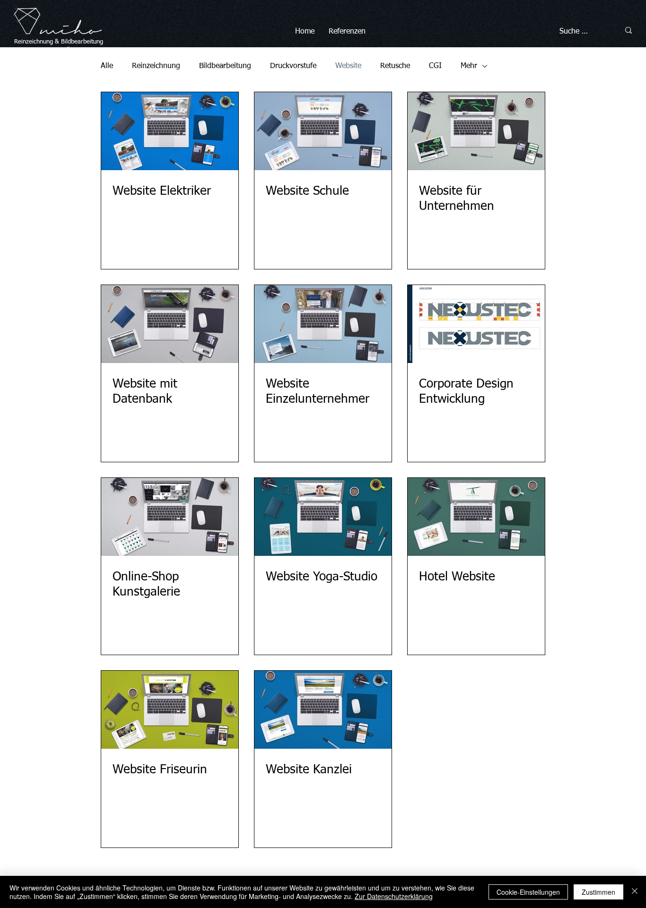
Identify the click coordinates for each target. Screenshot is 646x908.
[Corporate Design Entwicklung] (476, 324)
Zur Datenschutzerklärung (394, 896)
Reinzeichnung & (37, 42)
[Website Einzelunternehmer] (323, 324)
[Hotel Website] (476, 517)
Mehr (469, 66)
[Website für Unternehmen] (476, 131)
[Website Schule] (323, 131)
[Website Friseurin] (169, 710)
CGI (435, 66)
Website (348, 66)
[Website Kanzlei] (323, 710)
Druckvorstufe (293, 66)
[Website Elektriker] (169, 131)
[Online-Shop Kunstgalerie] (169, 517)
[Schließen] (634, 891)
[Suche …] (628, 30)
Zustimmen (598, 892)
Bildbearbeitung (82, 42)
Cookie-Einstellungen (528, 892)
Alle (107, 66)
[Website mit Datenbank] (169, 324)
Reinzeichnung (156, 66)
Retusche (395, 66)
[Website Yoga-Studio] (323, 517)
